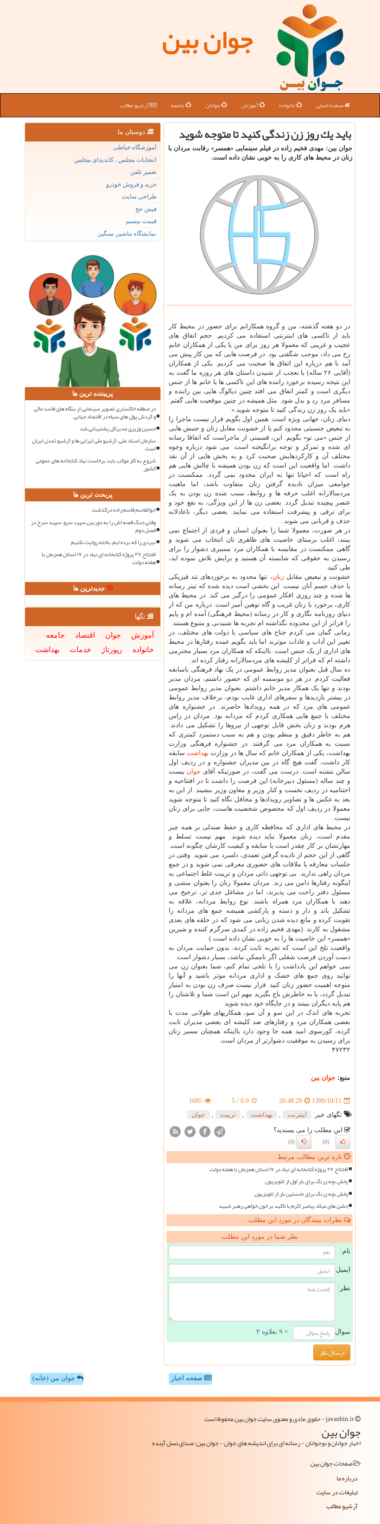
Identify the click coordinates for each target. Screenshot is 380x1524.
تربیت (228, 1114)
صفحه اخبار (187, 1378)
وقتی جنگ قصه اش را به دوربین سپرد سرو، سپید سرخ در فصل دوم (93, 526)
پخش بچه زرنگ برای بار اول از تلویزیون (306, 1181)
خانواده (287, 105)
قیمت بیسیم (141, 221)
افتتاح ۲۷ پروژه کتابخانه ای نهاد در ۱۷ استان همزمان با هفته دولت (278, 1169)
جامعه (178, 105)
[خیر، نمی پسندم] (304, 1142)
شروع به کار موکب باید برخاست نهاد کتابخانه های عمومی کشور (96, 464)
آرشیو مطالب (135, 105)
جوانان (213, 105)
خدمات (80, 649)
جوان (194, 771)
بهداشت (198, 752)
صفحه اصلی (330, 105)
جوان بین (207, 39)
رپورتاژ (111, 649)
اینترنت (297, 1114)
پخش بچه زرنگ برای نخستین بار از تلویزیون (301, 1194)
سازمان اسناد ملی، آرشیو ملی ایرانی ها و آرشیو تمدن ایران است (94, 444)
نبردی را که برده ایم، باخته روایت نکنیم (113, 542)
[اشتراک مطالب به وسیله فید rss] (175, 1131)
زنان (278, 576)
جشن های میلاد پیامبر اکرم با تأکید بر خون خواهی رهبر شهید (283, 1206)
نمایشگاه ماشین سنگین (127, 233)
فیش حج (146, 208)
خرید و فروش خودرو (131, 184)
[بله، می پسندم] (343, 1142)
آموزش (250, 105)
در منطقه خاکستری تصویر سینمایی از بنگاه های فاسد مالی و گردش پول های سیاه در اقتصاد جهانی (95, 412)
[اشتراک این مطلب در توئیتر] (190, 1131)
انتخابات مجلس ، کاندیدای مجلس (115, 159)
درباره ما (347, 1478)
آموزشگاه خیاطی (135, 147)
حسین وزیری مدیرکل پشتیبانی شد (118, 428)
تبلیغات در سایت (337, 1492)
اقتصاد (85, 635)
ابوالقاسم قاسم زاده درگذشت (124, 510)
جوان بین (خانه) (54, 1378)
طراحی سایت (139, 196)
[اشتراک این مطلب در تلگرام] (219, 1131)
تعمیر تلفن (143, 171)
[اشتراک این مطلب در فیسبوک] (204, 1131)
